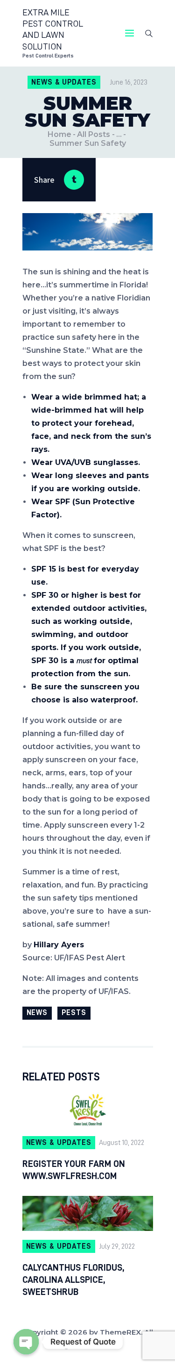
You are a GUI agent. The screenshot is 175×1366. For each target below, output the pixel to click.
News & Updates (64, 82)
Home (59, 134)
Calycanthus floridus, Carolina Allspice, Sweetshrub (73, 1279)
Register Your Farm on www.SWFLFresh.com (73, 1169)
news (37, 1012)
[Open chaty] (26, 1341)
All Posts (93, 134)
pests (74, 1012)
